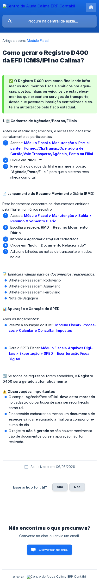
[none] (39, 7)
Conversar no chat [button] (53, 549)
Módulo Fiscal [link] (38, 41)
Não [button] (77, 487)
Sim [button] (60, 487)
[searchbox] (49, 21)
